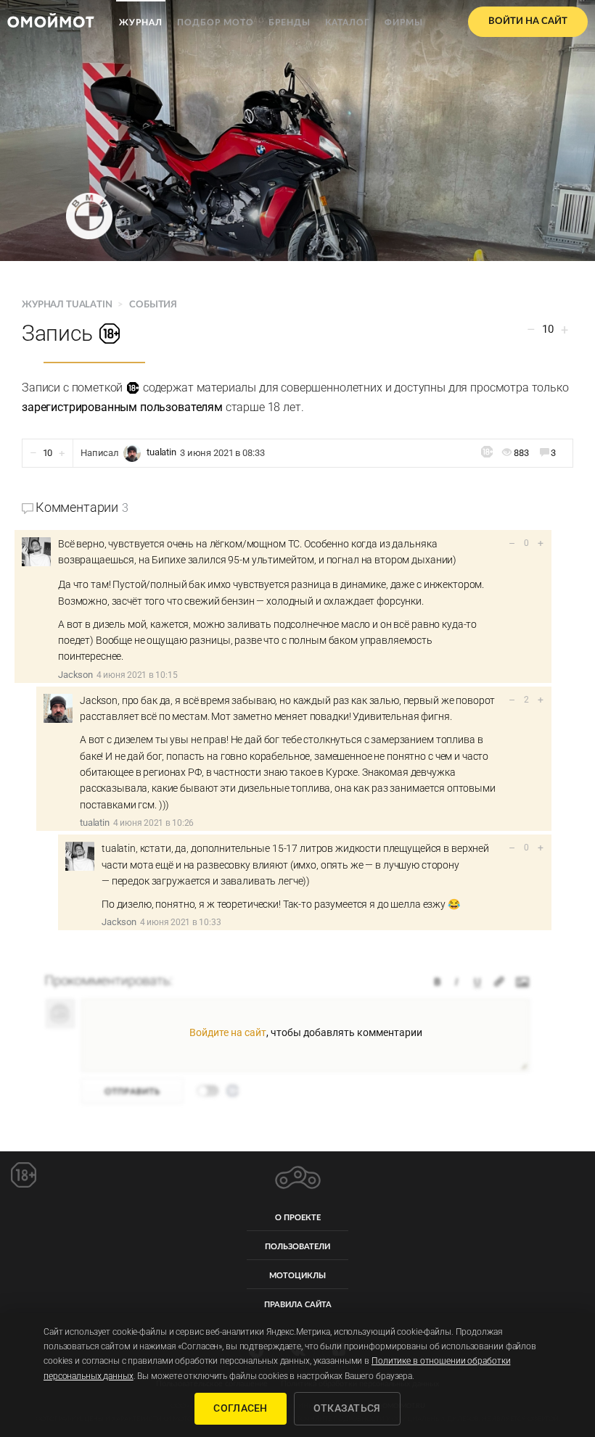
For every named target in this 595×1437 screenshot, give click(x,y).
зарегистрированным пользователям (122, 407)
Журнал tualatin (68, 305)
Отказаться (347, 1408)
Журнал (141, 22)
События (153, 305)
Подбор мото (215, 22)
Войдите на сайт (227, 1032)
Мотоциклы (297, 1276)
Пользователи (297, 1247)
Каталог (347, 22)
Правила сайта (298, 1305)
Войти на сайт (527, 21)
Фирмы (404, 22)
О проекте (298, 1218)
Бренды (289, 22)
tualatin (161, 452)
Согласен (240, 1408)
